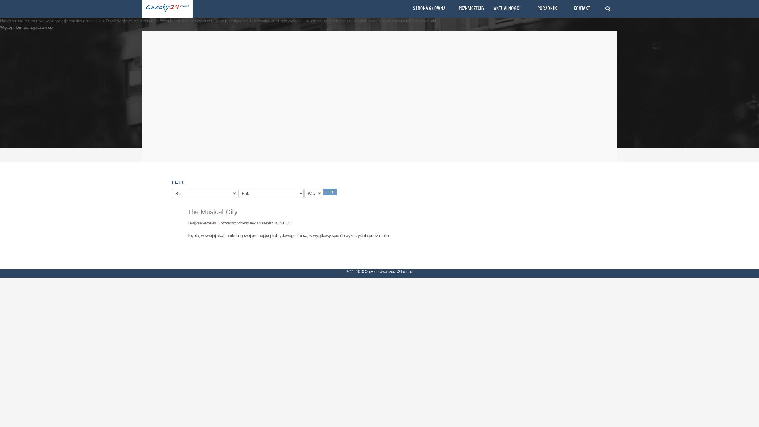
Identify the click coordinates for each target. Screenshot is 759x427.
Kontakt (582, 8)
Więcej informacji (15, 27)
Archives (209, 223)
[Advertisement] (379, 96)
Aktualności (507, 8)
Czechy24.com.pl (167, 9)
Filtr (330, 191)
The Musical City (212, 212)
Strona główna (429, 8)
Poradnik (547, 8)
